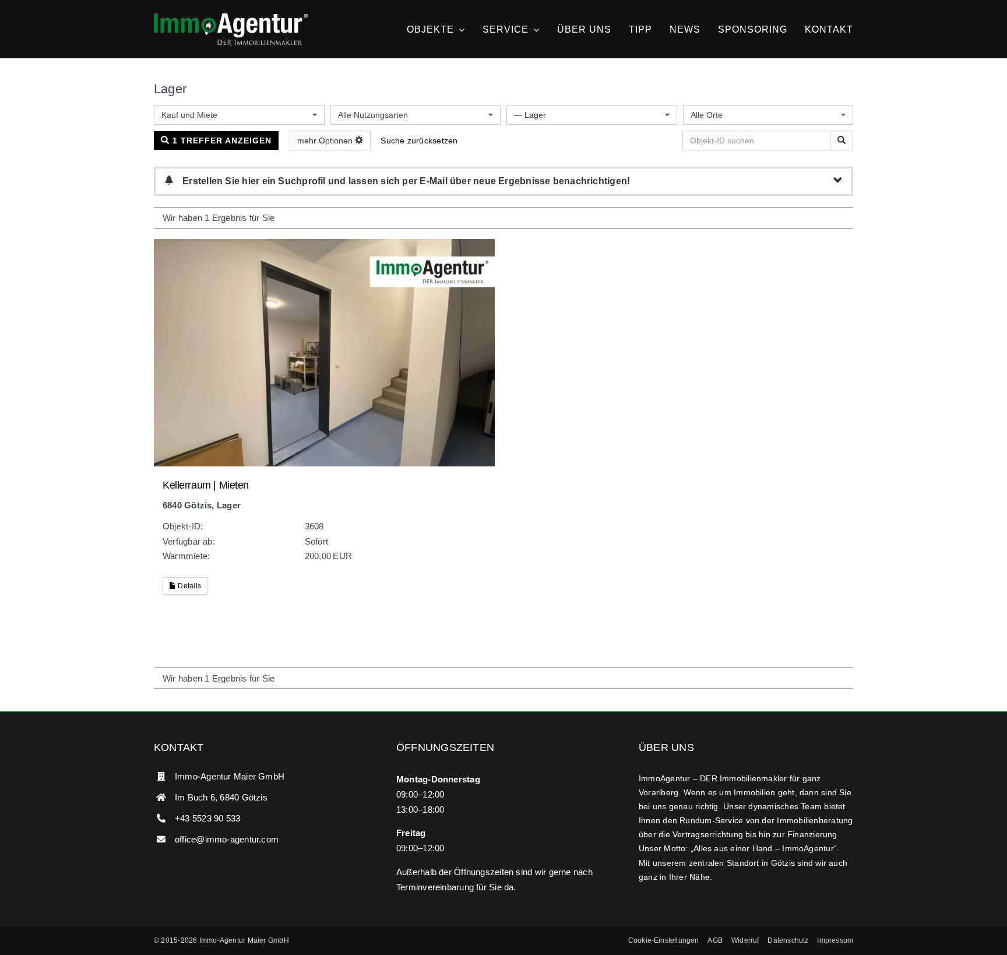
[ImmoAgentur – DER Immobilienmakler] (231, 18)
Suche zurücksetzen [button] (419, 140)
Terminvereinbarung (435, 887)
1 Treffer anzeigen (221, 140)
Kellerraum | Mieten (206, 485)
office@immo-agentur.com (227, 839)
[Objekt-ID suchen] (841, 140)
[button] (663, 941)
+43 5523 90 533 (207, 818)
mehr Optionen (326, 140)
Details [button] (188, 586)
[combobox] (239, 115)
